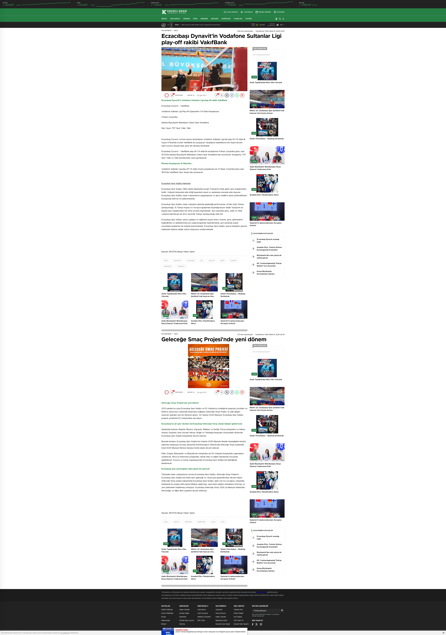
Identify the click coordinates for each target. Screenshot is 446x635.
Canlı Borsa (248, 12)
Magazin (214, 18)
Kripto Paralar (238, 613)
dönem (176, 522)
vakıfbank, (167, 266)
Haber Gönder (184, 610)
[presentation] (168, 25)
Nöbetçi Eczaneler (204, 617)
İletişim (248, 18)
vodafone (180, 266)
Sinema (182, 624)
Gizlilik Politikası (167, 610)
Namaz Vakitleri (265, 12)
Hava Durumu (232, 12)
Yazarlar (238, 18)
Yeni (223, 522)
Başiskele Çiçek (221, 620)
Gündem (186, 18)
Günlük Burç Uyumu (186, 620)
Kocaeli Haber (261, 592)
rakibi (222, 260)
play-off (211, 260)
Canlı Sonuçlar (202, 613)
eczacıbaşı (190, 260)
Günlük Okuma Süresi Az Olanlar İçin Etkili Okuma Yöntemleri (203, 25)
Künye (163, 617)
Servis (164, 18)
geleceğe (188, 522)
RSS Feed (201, 620)
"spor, (166, 260)
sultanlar (233, 260)
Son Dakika (175, 18)
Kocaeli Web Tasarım (241, 624)
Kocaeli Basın (166, 30)
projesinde (201, 522)
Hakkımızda (165, 620)
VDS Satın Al (238, 620)
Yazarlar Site (238, 610)
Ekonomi (204, 18)
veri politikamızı (64, 632)
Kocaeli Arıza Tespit (223, 624)
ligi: (201, 260)
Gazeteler (225, 18)
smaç (213, 522)
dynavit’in (177, 260)
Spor (195, 18)
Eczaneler (281, 12)
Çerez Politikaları (167, 613)
